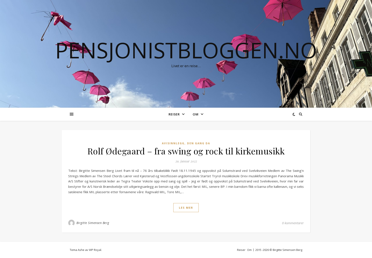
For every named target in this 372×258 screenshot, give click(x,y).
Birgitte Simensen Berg (92, 223)
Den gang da (198, 143)
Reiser (174, 114)
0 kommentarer (293, 223)
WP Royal (95, 250)
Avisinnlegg (173, 143)
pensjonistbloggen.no (186, 50)
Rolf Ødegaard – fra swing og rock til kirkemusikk (186, 151)
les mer (186, 208)
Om (195, 114)
